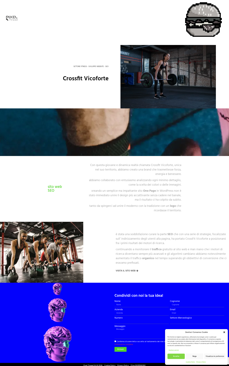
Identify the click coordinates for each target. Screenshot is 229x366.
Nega (194, 356)
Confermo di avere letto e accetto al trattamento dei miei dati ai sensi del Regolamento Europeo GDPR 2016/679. (164, 343)
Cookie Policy (190, 362)
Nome (117, 301)
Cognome (175, 301)
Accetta (176, 356)
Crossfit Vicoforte (86, 79)
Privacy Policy (201, 362)
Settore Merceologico (181, 318)
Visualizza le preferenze (215, 356)
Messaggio (119, 326)
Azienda (118, 309)
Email (172, 309)
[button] (224, 332)
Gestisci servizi (174, 350)
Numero (118, 318)
